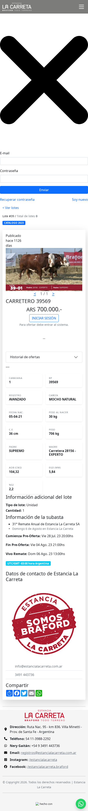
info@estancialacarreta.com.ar (38, 666)
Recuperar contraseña (17, 199)
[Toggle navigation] (81, 7)
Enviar (44, 190)
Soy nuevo (80, 199)
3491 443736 (24, 674)
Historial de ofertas (25, 357)
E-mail (4, 153)
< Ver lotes (10, 207)
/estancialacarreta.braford (47, 766)
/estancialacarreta (43, 759)
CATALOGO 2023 (14, 223)
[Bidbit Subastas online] (37, 803)
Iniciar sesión (44, 318)
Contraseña (9, 171)
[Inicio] (17, 7)
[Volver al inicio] (45, 715)
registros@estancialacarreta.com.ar (48, 752)
